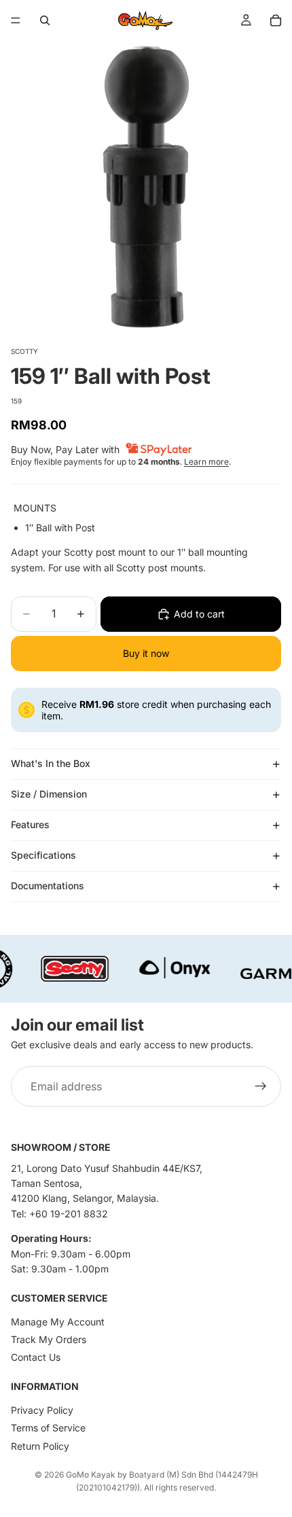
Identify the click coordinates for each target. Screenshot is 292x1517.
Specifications (43, 855)
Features (30, 824)
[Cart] (276, 20)
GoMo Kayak (90, 1474)
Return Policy (40, 1446)
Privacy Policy (42, 1410)
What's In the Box (50, 763)
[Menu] (15, 20)
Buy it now (146, 653)
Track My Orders (48, 1339)
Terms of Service (48, 1427)
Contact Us (35, 1357)
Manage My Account (58, 1321)
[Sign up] (261, 1086)
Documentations (47, 885)
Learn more (206, 462)
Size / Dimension (49, 794)
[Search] (45, 20)
